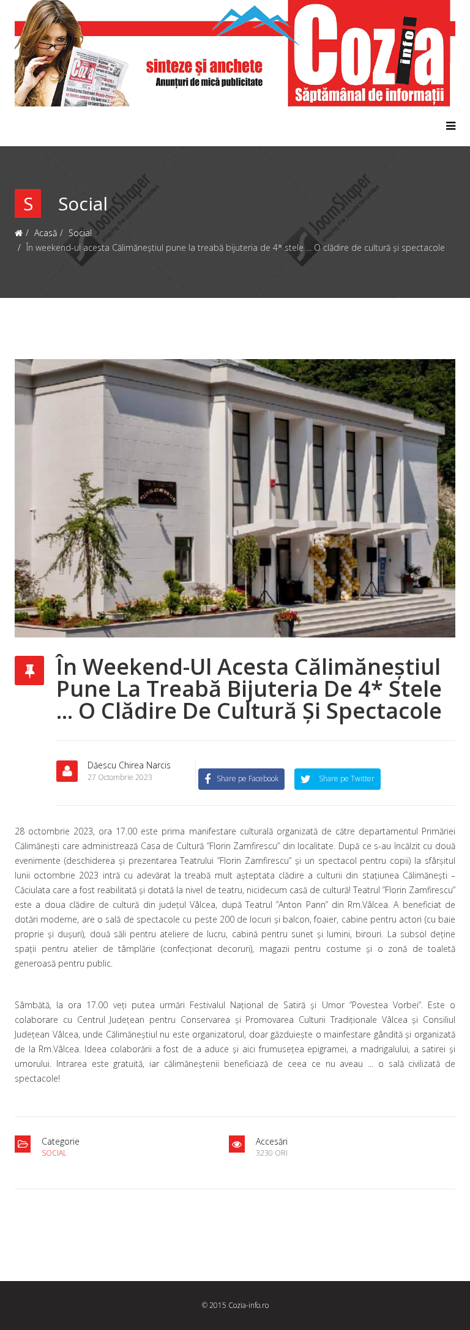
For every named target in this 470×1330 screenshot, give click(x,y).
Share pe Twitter (346, 778)
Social (80, 233)
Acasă (45, 233)
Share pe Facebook (247, 778)
